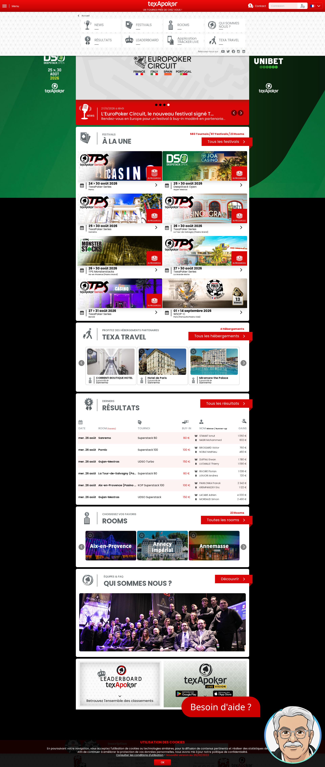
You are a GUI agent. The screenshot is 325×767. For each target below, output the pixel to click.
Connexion (277, 6)
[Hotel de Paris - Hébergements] (162, 361)
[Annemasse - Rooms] (214, 545)
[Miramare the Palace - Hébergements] (214, 361)
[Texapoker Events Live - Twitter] (228, 51)
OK (162, 762)
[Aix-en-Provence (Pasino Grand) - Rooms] (110, 545)
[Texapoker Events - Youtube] (223, 51)
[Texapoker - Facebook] (233, 51)
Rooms (183, 24)
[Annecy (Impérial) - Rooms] (162, 545)
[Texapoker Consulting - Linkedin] (244, 51)
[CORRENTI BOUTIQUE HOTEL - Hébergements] (110, 361)
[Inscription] (302, 6)
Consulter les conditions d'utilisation (139, 755)
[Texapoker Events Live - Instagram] (238, 51)
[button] (156, 104)
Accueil (86, 15)
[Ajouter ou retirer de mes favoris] (90, 352)
